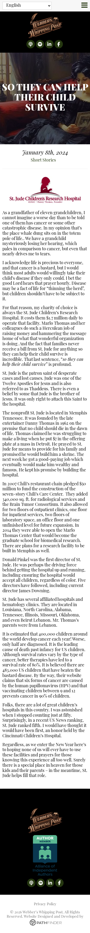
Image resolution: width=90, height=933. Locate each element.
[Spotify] (40, 44)
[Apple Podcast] (30, 44)
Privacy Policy (45, 904)
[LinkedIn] (49, 44)
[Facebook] (58, 44)
